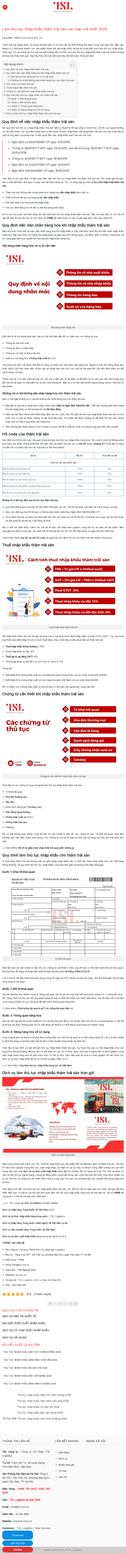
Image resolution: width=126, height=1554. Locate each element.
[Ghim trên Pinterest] (70, 1303)
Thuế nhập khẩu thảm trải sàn (21, 87)
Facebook (18, 1535)
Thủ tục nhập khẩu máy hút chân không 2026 (32, 1352)
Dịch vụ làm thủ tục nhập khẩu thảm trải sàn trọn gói (33, 113)
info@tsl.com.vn (20, 1507)
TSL (41, 38)
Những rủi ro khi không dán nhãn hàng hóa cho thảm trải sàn (43, 80)
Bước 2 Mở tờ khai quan (24, 102)
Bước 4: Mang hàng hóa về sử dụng (30, 109)
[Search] (122, 7)
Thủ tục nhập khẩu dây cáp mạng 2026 (27, 1376)
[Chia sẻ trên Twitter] (60, 1303)
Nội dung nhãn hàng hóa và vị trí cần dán (32, 76)
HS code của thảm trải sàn (20, 84)
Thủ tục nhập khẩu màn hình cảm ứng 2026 (30, 1360)
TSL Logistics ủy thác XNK (25, 1499)
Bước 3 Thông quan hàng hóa (27, 106)
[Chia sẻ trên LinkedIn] (76, 1303)
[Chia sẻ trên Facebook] (55, 1303)
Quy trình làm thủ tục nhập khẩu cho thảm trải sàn (32, 95)
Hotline (18, 1549)
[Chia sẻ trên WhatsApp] (50, 1303)
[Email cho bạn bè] (65, 1303)
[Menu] (5, 7)
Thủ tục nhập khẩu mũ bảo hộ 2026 (25, 1368)
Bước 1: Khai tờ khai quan (24, 98)
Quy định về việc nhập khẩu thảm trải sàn (27, 69)
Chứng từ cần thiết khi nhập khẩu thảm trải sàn (30, 91)
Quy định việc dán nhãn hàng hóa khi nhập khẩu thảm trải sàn (37, 73)
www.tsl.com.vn (23, 1521)
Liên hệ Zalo (17, 1543)
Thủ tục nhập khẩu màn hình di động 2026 (29, 1383)
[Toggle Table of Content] (70, 65)
